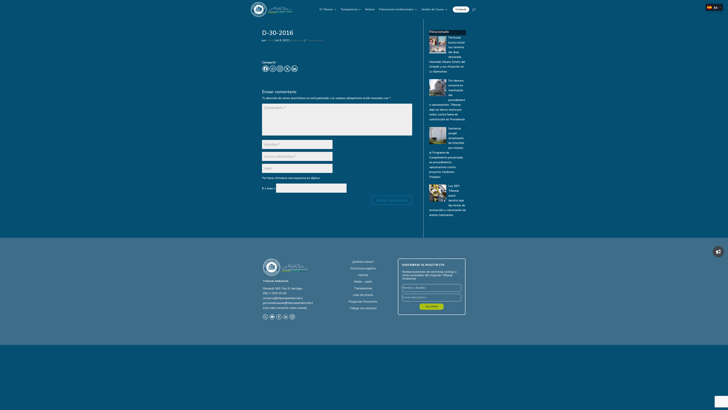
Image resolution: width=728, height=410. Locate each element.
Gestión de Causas (432, 9)
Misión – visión (363, 282)
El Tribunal (326, 9)
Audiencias (297, 40)
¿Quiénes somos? (363, 262)
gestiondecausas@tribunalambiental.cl (288, 303)
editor (270, 40)
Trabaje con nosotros (363, 308)
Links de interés (363, 295)
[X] (287, 68)
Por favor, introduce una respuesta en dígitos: (291, 178)
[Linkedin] (294, 68)
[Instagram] (280, 68)
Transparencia (348, 9)
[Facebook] (265, 68)
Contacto (461, 9)
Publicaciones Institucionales (396, 9)
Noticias (370, 9)
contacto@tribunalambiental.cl (283, 298)
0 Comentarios (314, 40)
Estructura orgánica (363, 268)
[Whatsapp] (273, 68)
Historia (363, 275)
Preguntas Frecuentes (362, 302)
